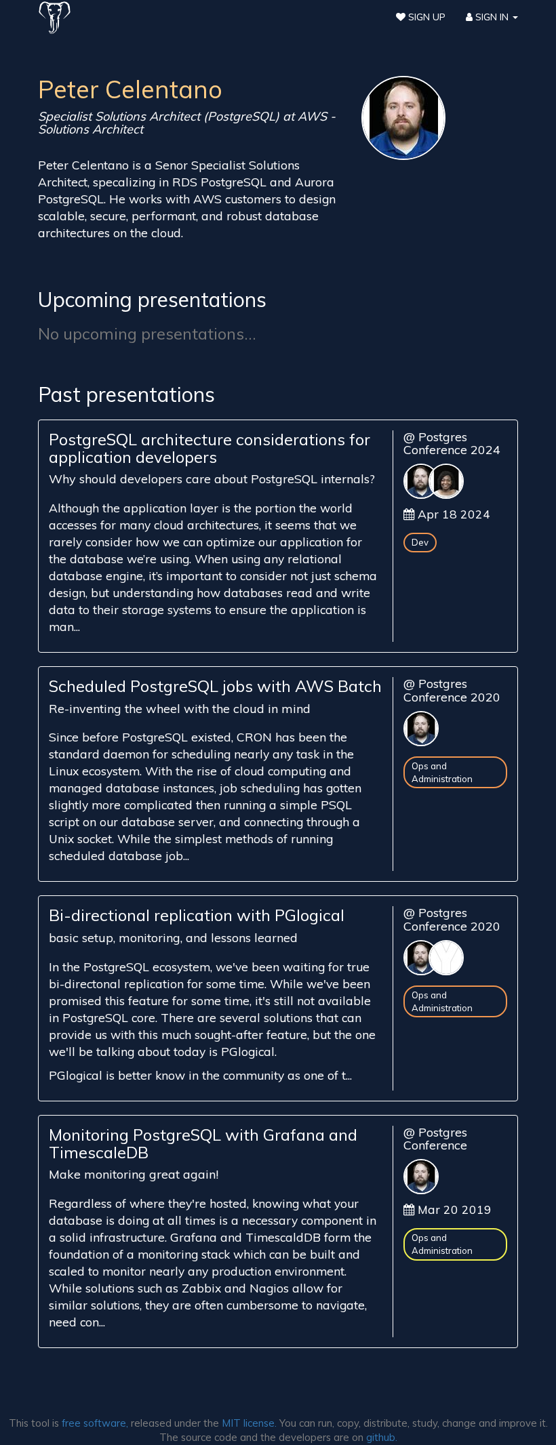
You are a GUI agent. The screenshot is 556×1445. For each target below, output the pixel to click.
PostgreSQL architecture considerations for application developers (209, 448)
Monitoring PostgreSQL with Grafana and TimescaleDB (203, 1143)
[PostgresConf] (54, 17)
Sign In (492, 17)
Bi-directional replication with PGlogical (196, 915)
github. (381, 1437)
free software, (95, 1423)
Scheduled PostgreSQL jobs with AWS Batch (215, 686)
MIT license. (249, 1423)
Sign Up (425, 17)
